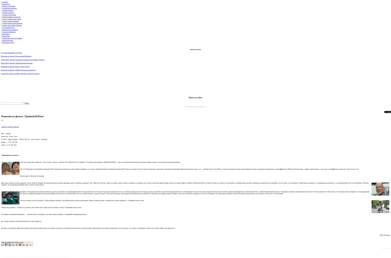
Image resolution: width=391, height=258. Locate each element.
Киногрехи (6, 4)
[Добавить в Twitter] (3, 244)
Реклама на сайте (8, 43)
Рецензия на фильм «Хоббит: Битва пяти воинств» (18, 70)
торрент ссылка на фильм (10, 127)
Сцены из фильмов (8, 32)
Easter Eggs (6, 36)
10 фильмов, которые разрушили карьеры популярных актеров (22, 60)
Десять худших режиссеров (11, 19)
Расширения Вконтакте (386, 248)
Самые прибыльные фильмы (12, 23)
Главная (5, 2)
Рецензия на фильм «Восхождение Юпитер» (16, 56)
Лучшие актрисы (8, 13)
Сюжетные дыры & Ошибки (12, 38)
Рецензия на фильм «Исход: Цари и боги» (15, 67)
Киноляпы (6, 34)
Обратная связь (7, 40)
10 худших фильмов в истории (11, 53)
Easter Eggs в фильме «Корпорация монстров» (17, 63)
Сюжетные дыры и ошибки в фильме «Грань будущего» (20, 73)
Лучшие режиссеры (9, 15)
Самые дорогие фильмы (10, 21)
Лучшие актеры (7, 10)
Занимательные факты (10, 30)
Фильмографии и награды (11, 17)
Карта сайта (66, 256)
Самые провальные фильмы (12, 25)
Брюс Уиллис (12, 139)
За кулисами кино (8, 28)
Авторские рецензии (9, 8)
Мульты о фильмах (8, 6)
